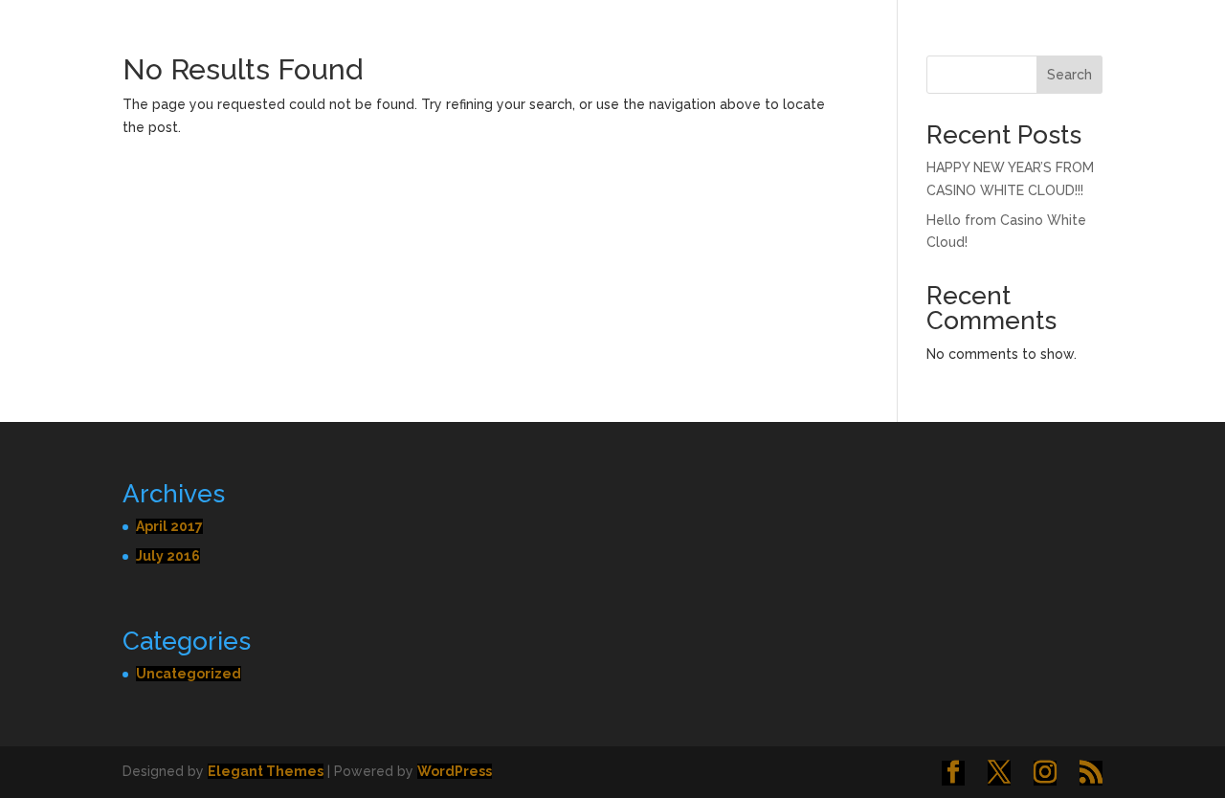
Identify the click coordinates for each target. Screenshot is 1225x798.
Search (1069, 74)
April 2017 (169, 526)
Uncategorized (188, 673)
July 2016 (168, 556)
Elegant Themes (265, 771)
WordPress (454, 771)
